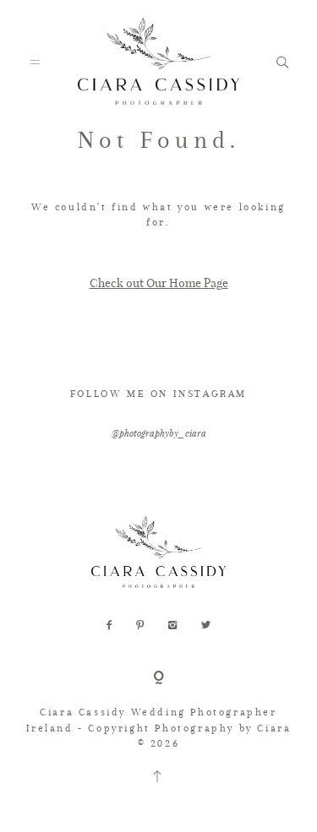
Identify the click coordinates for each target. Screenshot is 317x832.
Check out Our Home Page (159, 283)
